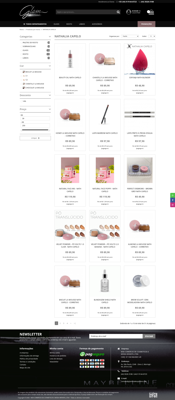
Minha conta (55, 352)
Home (22, 29)
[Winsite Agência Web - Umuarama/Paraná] (153, 394)
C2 (26, 80)
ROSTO (69, 24)
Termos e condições (27, 361)
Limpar (34, 138)
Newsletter (54, 361)
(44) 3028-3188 (147, 1)
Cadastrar (136, 13)
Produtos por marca (33, 29)
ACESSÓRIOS (97, 24)
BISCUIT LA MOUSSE (33, 72)
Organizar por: (114, 36)
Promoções (146, 24)
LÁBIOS (82, 24)
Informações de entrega (29, 355)
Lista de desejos (56, 358)
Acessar (135, 11)
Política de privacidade (29, 358)
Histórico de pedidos (58, 355)
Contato (23, 364)
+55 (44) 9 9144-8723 (127, 1)
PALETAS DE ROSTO (30, 42)
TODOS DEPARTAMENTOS (36, 24)
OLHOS (56, 24)
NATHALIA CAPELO (49, 29)
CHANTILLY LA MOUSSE (34, 84)
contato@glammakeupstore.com (134, 381)
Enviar (149, 336)
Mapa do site (25, 367)
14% (24, 101)
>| (75, 323)
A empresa (24, 352)
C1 (26, 76)
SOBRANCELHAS (29, 46)
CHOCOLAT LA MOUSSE (34, 88)
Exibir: (144, 36)
